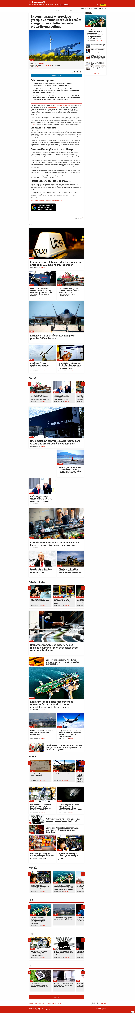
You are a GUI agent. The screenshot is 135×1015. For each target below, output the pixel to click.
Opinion (89, 8)
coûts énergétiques (53, 107)
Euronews (33, 124)
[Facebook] (92, 1003)
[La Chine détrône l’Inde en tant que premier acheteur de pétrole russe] (42, 714)
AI (29, 823)
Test (99, 8)
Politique (41, 5)
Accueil (30, 10)
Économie (36, 5)
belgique (56, 771)
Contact (31, 1003)
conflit (59, 285)
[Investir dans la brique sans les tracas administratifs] (40, 761)
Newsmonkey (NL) (33, 1010)
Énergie (83, 8)
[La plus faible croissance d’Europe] (64, 761)
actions (31, 850)
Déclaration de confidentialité (54, 1003)
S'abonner (103, 5)
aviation (31, 331)
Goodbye (51, 1010)
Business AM (41, 63)
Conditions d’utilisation (40, 1003)
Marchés (47, 5)
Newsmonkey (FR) (43, 1010)
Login (102, 2)
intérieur (31, 565)
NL (105, 2)
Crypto (104, 8)
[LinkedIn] (97, 1003)
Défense (31, 285)
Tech (95, 8)
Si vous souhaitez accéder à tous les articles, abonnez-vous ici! (47, 200)
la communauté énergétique (63, 105)
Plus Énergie (99, 72)
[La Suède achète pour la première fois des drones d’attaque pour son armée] (42, 346)
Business (31, 258)
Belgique (31, 5)
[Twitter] (95, 1003)
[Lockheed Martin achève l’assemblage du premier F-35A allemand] (56, 302)
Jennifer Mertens (43, 990)
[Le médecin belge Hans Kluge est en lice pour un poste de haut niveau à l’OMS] (42, 552)
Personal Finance (54, 5)
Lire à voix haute (56, 75)
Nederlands (103, 1003)
